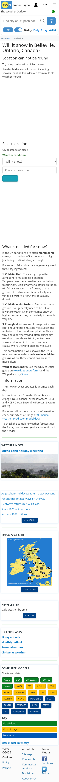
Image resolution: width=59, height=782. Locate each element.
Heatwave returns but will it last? (20, 504)
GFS (29, 686)
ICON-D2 (46, 680)
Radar (17, 5)
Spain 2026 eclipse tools (15, 509)
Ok (10, 178)
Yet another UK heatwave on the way (23, 498)
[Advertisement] (29, 109)
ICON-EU (8, 698)
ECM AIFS (20, 692)
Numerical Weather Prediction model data (25, 416)
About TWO (29, 778)
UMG (52, 692)
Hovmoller (34, 711)
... (9, 38)
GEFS (34, 705)
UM (42, 692)
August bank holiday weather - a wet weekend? (28, 493)
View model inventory (15, 743)
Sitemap (27, 754)
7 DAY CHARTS (29, 589)
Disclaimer (28, 773)
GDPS (32, 692)
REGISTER (29, 615)
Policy (5, 762)
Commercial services (29, 766)
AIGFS (19, 686)
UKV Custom (31, 680)
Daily (36, 30)
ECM (52, 686)
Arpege (7, 686)
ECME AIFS (21, 705)
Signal (26, 5)
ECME (50, 698)
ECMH (7, 692)
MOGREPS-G (35, 698)
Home (4, 38)
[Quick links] (45, 5)
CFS (5, 711)
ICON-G (21, 698)
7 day (44, 30)
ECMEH (7, 705)
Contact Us (28, 759)
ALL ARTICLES (30, 520)
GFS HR (40, 686)
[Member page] (35, 5)
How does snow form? (26, 370)
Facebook (47, 763)
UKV (18, 680)
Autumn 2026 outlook (14, 514)
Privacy (6, 767)
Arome (7, 680)
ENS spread (18, 711)
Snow (24, 374)
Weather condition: (14, 155)
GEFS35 (46, 705)
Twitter (46, 773)
